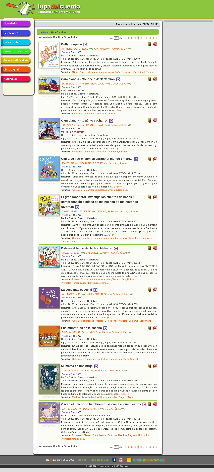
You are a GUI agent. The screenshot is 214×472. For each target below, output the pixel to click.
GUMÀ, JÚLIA (121, 83)
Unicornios (143, 435)
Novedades (16, 24)
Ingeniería (147, 238)
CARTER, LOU (72, 408)
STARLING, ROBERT (94, 163)
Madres (76, 397)
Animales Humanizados (84, 189)
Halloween (77, 359)
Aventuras (101, 113)
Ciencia (124, 238)
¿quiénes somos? (99, 460)
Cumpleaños (99, 435)
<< (131, 38)
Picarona (66, 52)
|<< (127, 38)
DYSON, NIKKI (93, 408)
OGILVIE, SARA (108, 211)
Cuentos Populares (82, 238)
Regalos (122, 189)
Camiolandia (78, 90)
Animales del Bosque (83, 320)
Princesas (77, 435)
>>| (155, 38)
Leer (121, 110)
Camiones (89, 113)
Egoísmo (133, 320)
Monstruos (116, 359)
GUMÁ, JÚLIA (122, 48)
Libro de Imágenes (88, 415)
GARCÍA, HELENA (74, 370)
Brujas (122, 397)
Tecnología (134, 238)
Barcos (84, 279)
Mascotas (93, 72)
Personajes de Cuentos (106, 238)
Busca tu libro (16, 42)
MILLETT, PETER (73, 252)
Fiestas (87, 435)
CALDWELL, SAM (98, 252)
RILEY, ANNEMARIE (75, 332)
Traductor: (44, 32)
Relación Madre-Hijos (92, 397)
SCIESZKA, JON (73, 83)
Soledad (102, 189)
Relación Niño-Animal (133, 72)
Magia (130, 397)
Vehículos (77, 113)
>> (150, 38)
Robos (130, 279)
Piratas (75, 279)
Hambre (122, 435)
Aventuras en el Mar (100, 279)
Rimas (149, 72)
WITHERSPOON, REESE (77, 48)
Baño (118, 72)
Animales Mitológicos (73, 438)
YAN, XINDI (102, 48)
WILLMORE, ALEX (74, 294)
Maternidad (111, 397)
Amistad (112, 113)
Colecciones (111, 320)
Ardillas (99, 320)
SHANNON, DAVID (97, 83)
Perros (82, 72)
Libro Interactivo (86, 135)
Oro (124, 279)
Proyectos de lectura (16, 51)
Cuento (81, 55)
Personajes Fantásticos (96, 359)
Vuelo (126, 359)
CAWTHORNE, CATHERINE (79, 211)
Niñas (75, 72)
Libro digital (16, 69)
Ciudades (113, 151)
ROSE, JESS (96, 370)
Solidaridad (145, 320)
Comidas (112, 435)
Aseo (111, 72)
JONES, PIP (70, 163)
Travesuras (94, 282)
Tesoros (116, 279)
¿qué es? (82, 460)
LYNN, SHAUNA (100, 332)
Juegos (103, 72)
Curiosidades (68, 241)
